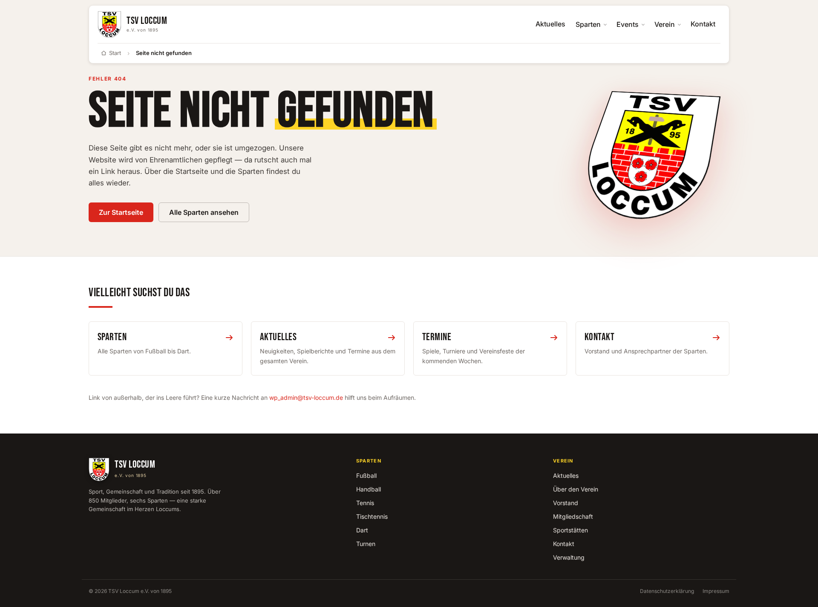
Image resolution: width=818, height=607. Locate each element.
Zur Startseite (121, 212)
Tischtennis (372, 516)
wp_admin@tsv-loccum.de (306, 397)
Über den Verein (575, 489)
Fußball (366, 475)
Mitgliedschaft (573, 516)
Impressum (716, 591)
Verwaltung (569, 557)
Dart (362, 530)
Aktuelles (550, 24)
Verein (664, 24)
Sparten (588, 24)
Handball (368, 489)
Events (627, 24)
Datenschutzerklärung (667, 591)
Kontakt (703, 24)
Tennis (365, 502)
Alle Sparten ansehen (204, 212)
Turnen (365, 543)
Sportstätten (570, 530)
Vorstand (565, 502)
